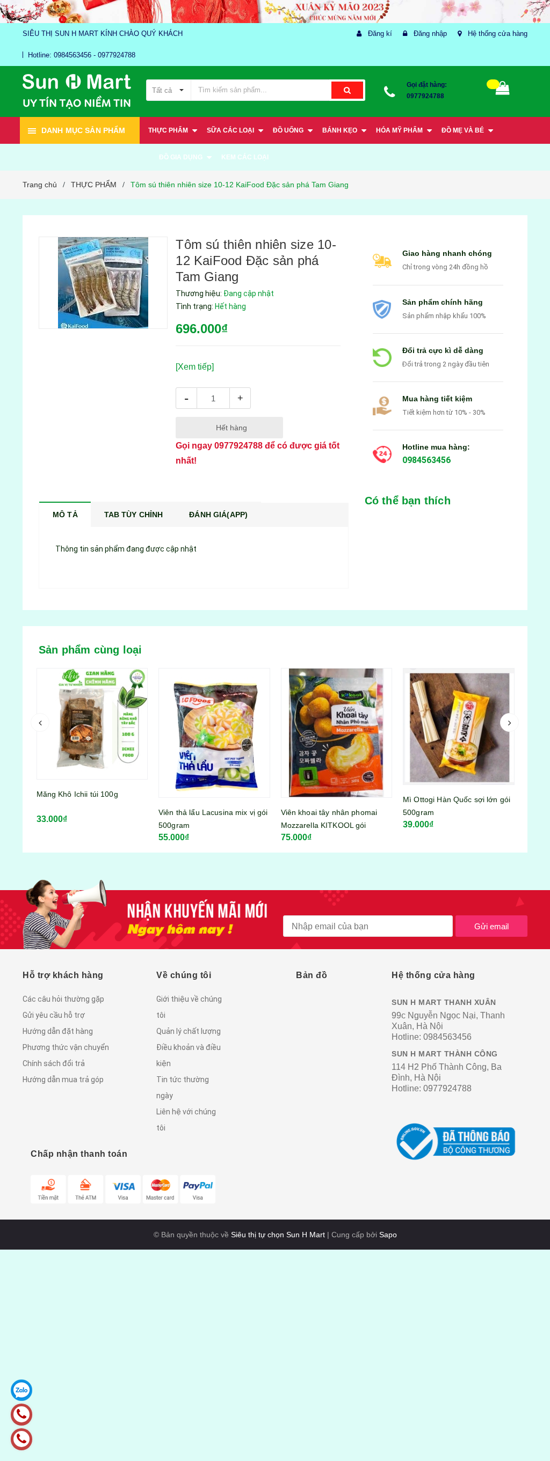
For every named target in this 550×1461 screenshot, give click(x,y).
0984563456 (426, 460)
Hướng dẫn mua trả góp (63, 1079)
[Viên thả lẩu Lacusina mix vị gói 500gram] (92, 733)
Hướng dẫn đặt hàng (58, 1031)
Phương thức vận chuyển (66, 1047)
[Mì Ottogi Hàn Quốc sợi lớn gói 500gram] (336, 726)
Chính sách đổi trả (54, 1063)
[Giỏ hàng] (503, 90)
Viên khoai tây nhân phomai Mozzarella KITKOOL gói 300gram (206, 825)
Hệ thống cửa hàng (497, 34)
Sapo (388, 1234)
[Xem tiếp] (195, 366)
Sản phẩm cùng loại (90, 650)
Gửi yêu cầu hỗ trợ (54, 1015)
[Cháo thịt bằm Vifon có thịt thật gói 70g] (459, 703)
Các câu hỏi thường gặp (63, 999)
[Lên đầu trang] (526, 1429)
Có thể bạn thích (408, 500)
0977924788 (425, 96)
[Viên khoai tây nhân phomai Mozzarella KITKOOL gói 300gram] (214, 733)
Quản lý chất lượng (188, 1031)
